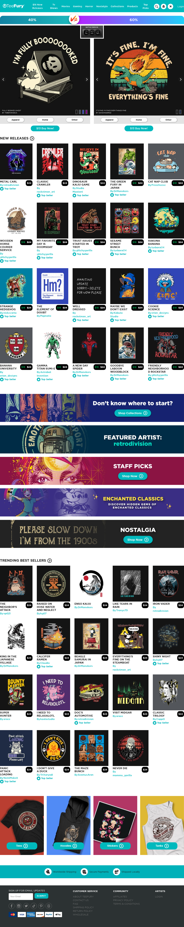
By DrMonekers (119, 191)
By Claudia (43, 663)
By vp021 (5, 613)
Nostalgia (102, 6)
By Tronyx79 (120, 610)
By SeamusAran (83, 775)
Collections (117, 6)
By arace (5, 719)
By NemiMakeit (9, 778)
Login (181, 6)
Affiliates (120, 897)
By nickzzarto (8, 313)
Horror (89, 6)
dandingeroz (105, 113)
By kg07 (41, 613)
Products (132, 6)
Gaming (77, 6)
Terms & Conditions (126, 904)
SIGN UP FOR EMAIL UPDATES (27, 890)
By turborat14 (118, 250)
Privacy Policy (123, 900)
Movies (66, 6)
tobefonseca (11, 113)
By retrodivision (9, 185)
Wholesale (81, 915)
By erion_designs (158, 313)
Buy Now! (45, 128)
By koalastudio (46, 719)
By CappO (159, 719)
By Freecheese (157, 185)
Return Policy (83, 911)
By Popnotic (44, 316)
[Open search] (156, 6)
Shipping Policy (83, 907)
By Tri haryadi (45, 775)
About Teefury (83, 897)
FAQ (75, 904)
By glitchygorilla (82, 250)
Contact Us (81, 900)
